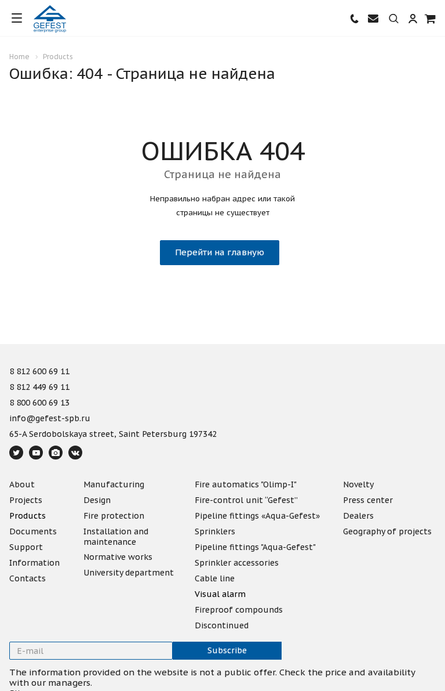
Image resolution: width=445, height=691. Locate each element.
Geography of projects (387, 531)
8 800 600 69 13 (39, 403)
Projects (25, 500)
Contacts (27, 578)
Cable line (215, 578)
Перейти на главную (219, 252)
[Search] (394, 19)
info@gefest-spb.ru (49, 419)
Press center (368, 500)
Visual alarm (220, 594)
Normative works (117, 557)
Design (97, 500)
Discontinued (222, 625)
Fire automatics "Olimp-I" (246, 484)
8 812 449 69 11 (39, 387)
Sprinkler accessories (237, 563)
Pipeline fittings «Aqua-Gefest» (257, 516)
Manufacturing (113, 484)
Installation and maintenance (115, 536)
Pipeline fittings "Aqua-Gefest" (255, 547)
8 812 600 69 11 (39, 372)
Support (26, 547)
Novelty (358, 484)
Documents (33, 531)
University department (128, 572)
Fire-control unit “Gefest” (246, 500)
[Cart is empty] (430, 18)
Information (34, 563)
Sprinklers (215, 531)
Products (27, 516)
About (22, 484)
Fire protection (113, 516)
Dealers (358, 516)
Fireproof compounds (239, 610)
